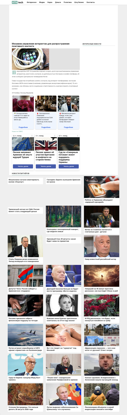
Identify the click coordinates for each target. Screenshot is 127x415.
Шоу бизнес (79, 2)
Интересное (31, 2)
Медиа (42, 2)
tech (17, 2)
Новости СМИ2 (17, 131)
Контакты (91, 2)
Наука (49, 2)
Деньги (58, 2)
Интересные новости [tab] (92, 44)
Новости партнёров (20, 173)
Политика (68, 2)
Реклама (37, 8)
